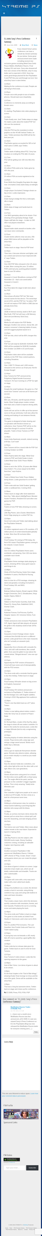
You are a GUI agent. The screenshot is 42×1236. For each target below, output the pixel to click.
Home (6, 1228)
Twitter (22, 11)
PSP (28, 992)
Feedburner (17, 11)
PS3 (19, 992)
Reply (36, 1032)
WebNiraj (25, 1224)
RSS (28, 11)
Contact (26, 1229)
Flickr (19, 11)
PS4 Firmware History (31, 1228)
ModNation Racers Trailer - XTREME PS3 (21, 1008)
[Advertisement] (21, 25)
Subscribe (32, 1168)
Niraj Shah (25, 45)
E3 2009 (9, 992)
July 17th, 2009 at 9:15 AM (17, 1011)
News (36, 45)
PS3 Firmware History (19, 1228)
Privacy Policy (32, 1229)
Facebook (14, 11)
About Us (20, 1229)
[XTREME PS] (21, 5)
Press (15, 992)
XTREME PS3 (12, 1162)
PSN (24, 992)
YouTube (25, 11)
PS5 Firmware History (11, 1229)
